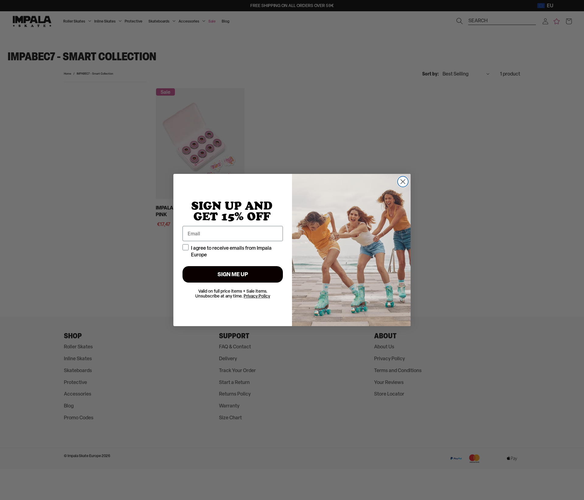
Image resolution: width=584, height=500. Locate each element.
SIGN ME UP (232, 274)
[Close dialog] (403, 181)
